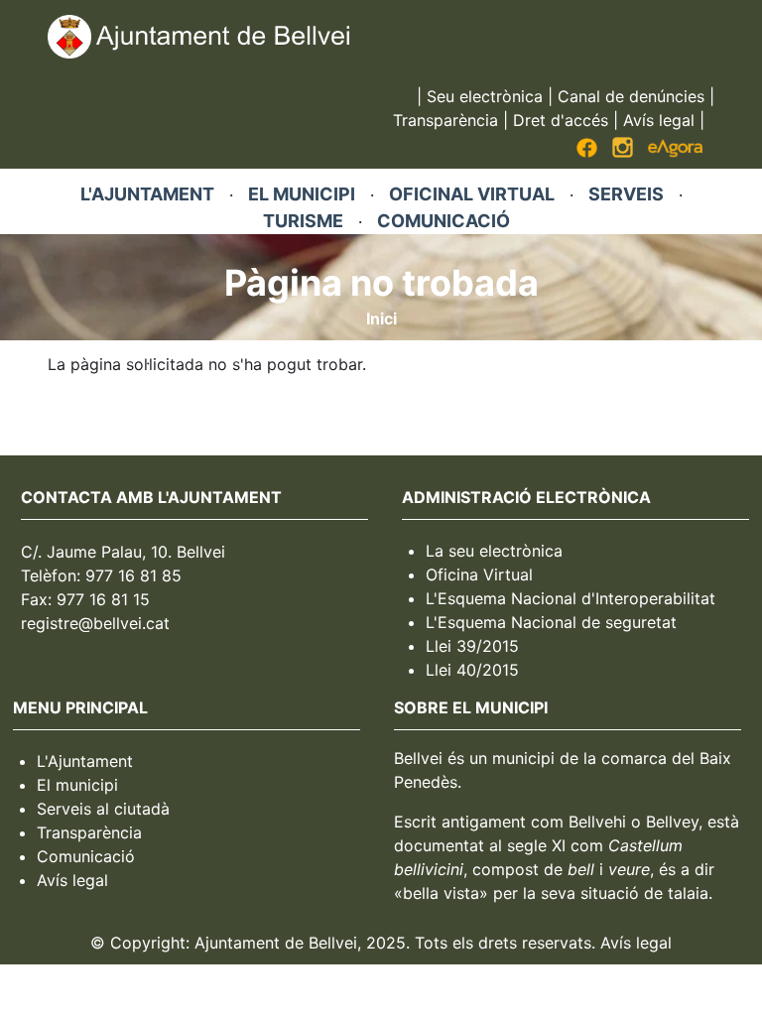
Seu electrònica (485, 96)
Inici (381, 318)
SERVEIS (626, 194)
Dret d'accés (560, 120)
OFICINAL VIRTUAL (472, 194)
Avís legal (659, 120)
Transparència (445, 120)
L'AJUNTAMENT (147, 194)
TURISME (303, 220)
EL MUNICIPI (301, 194)
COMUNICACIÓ (443, 220)
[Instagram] (622, 152)
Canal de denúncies (631, 96)
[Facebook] (586, 152)
